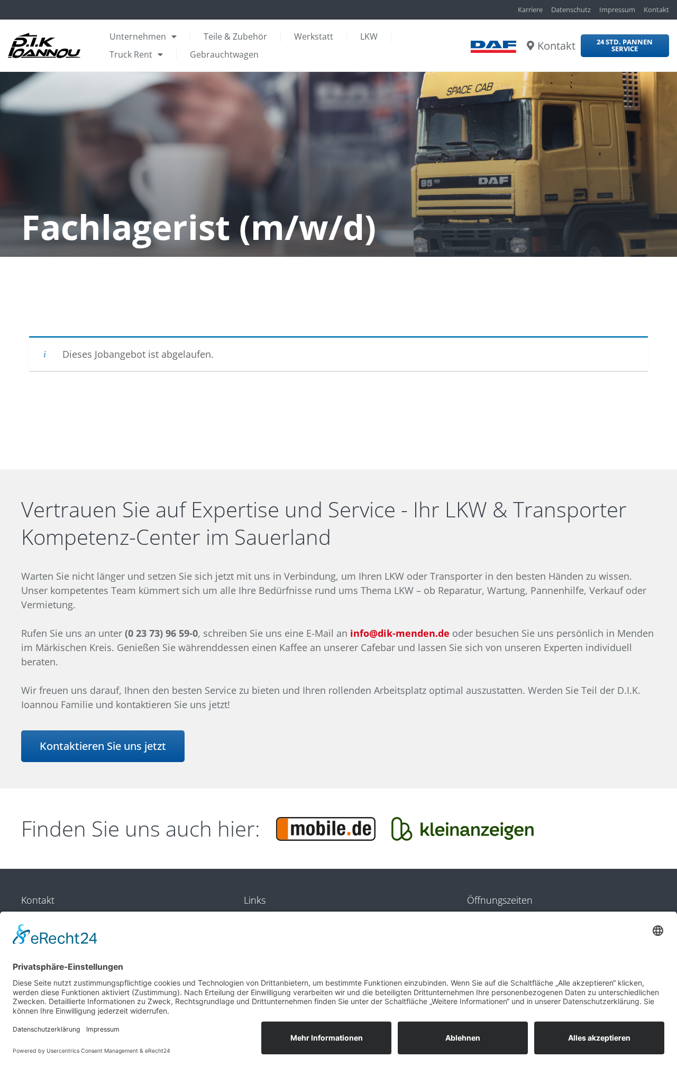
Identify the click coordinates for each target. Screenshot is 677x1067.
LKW (369, 36)
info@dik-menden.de (400, 633)
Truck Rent (130, 54)
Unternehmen (137, 36)
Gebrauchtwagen (224, 54)
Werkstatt (313, 36)
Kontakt (556, 46)
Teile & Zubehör (235, 36)
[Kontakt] (530, 45)
